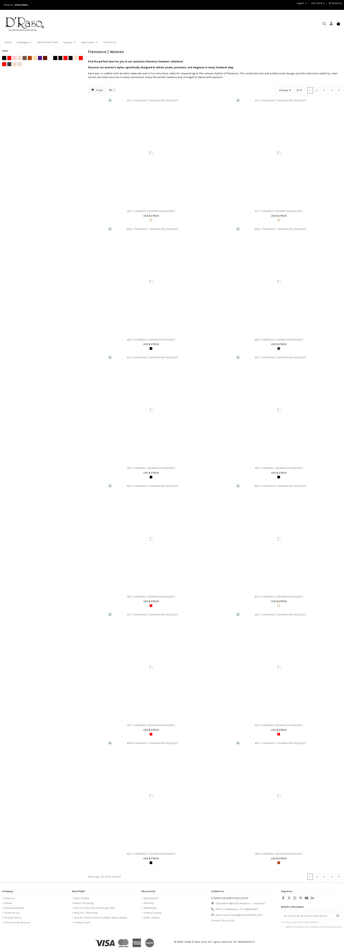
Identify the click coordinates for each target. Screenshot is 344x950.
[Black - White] (151, 477)
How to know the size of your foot (94, 907)
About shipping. (84, 903)
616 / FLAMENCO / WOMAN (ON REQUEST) (279, 853)
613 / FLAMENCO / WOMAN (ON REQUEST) (279, 211)
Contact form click (223, 920)
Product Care (82, 922)
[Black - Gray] (278, 348)
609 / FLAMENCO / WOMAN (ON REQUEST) (151, 339)
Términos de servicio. (17, 922)
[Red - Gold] (278, 734)
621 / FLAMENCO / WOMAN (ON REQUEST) (151, 596)
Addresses (150, 907)
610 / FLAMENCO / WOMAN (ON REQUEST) (151, 211)
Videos (8, 903)
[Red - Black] (151, 605)
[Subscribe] (338, 916)
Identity (149, 903)
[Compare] (153, 206)
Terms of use (12, 912)
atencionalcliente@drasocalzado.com (239, 914)
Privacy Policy (13, 917)
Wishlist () (336, 3)
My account (151, 898)
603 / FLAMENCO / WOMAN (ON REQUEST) (279, 596)
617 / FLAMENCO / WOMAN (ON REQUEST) (151, 725)
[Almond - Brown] (278, 220)
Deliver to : (16, 5)
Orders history (153, 912)
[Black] (151, 348)
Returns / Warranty (86, 912)
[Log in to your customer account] (331, 24)
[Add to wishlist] (148, 206)
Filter (99, 90)
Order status (151, 917)
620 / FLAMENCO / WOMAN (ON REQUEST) (151, 853)
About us (9, 898)
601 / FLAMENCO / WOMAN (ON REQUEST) (279, 468)
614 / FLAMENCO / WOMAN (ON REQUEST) (151, 468)
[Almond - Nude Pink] (151, 220)
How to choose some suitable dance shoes (100, 917)
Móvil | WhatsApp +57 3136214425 (237, 909)
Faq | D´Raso (81, 898)
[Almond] (278, 605)
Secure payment (14, 907)
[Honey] (278, 862)
